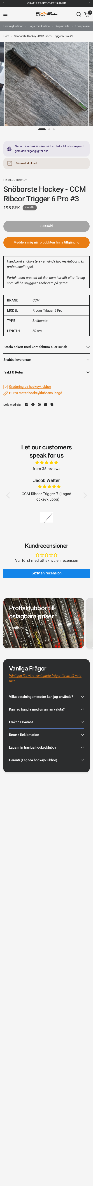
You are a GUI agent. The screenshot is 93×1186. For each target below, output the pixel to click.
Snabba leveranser (17, 360)
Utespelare (82, 26)
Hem (6, 36)
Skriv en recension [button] (47, 573)
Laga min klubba (39, 26)
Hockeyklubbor (13, 26)
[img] (47, 462)
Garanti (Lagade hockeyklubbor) (33, 760)
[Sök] (79, 14)
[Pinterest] (39, 404)
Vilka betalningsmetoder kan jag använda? (41, 697)
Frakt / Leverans (21, 722)
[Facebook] (26, 404)
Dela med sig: (12, 404)
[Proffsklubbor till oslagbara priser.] (43, 623)
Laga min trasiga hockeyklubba (32, 747)
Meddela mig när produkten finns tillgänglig (46, 242)
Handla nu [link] (16, 628)
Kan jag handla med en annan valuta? (37, 709)
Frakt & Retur (13, 372)
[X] (33, 404)
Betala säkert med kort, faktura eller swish (35, 347)
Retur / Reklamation (24, 735)
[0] (86, 14)
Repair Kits (63, 26)
